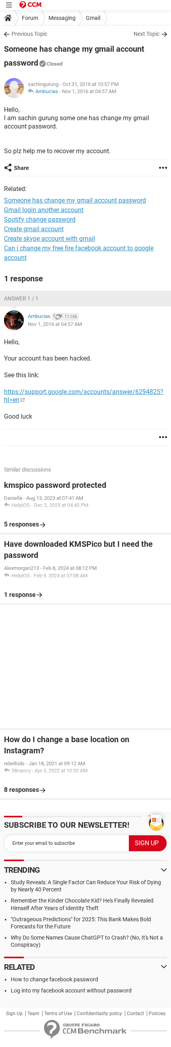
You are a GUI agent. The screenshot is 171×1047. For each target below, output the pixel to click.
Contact (135, 1013)
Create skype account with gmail (49, 238)
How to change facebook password (54, 979)
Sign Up (14, 1013)
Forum (30, 18)
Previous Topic (29, 34)
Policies (157, 1013)
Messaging (62, 18)
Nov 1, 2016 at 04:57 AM (89, 91)
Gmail (93, 18)
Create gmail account (34, 229)
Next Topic (146, 34)
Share (21, 168)
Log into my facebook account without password (71, 990)
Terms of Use (58, 1013)
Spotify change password (40, 219)
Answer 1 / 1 (21, 298)
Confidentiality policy (99, 1013)
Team (33, 1013)
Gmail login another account (44, 210)
